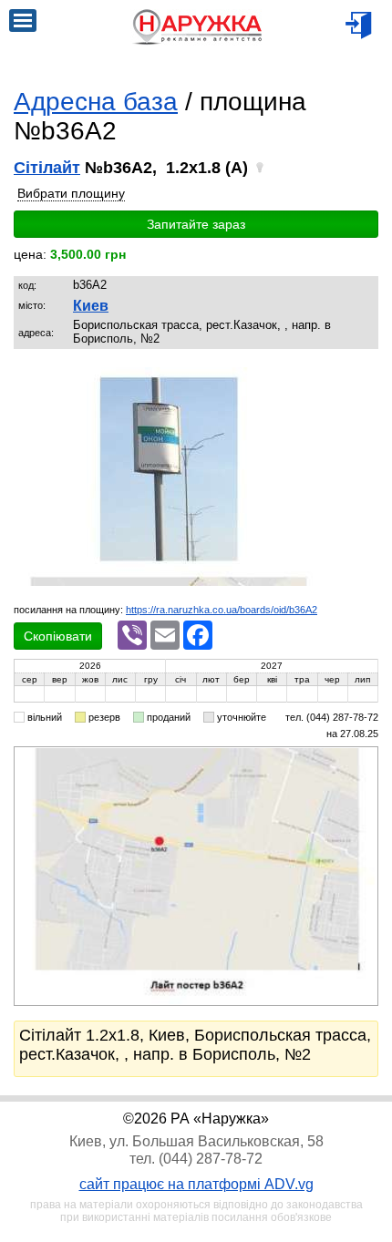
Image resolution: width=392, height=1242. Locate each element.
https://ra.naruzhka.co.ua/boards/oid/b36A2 (221, 609)
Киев (90, 305)
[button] (305, 383)
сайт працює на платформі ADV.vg (196, 1184)
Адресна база (96, 101)
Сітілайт (47, 168)
